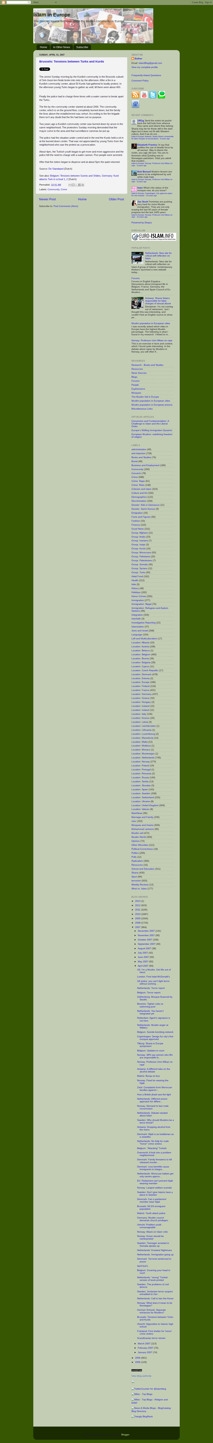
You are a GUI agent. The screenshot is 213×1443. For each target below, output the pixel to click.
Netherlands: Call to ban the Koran (155, 1298)
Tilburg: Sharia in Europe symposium (150, 1044)
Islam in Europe (51, 14)
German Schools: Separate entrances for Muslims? (151, 1311)
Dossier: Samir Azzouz (143, 509)
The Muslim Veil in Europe (145, 397)
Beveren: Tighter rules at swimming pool (150, 1005)
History (135, 588)
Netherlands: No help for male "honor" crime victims (153, 1142)
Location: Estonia (140, 678)
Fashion (135, 521)
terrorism (136, 880)
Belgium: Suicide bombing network (155, 1032)
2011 (138, 909)
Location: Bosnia (140, 658)
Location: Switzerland (142, 797)
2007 (138, 927)
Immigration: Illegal (141, 604)
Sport (134, 876)
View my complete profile (144, 67)
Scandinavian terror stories (151, 1338)
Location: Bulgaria (140, 662)
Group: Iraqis (138, 544)
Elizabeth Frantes (147, 145)
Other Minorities (139, 845)
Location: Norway (140, 761)
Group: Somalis (139, 564)
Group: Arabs (138, 537)
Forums (135, 278)
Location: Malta (139, 742)
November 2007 (146, 935)
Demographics (139, 497)
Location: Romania (141, 773)
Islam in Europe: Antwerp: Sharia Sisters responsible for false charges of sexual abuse (152, 137)
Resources (137, 369)
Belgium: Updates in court (150, 1050)
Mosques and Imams (142, 825)
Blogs (134, 377)
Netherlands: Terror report (151, 988)
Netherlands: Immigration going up (155, 1254)
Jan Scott (142, 201)
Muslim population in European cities (150, 323)
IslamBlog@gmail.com (150, 63)
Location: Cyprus (140, 666)
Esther (138, 58)
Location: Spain (139, 789)
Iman (140, 188)
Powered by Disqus (141, 222)
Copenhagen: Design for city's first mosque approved (155, 1037)
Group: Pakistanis (140, 556)
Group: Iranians (139, 540)
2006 (138, 1358)
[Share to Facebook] (79, 185)
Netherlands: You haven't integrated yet (150, 1012)
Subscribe (82, 47)
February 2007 (146, 1348)
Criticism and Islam (141, 489)
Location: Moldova (141, 745)
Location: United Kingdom (145, 805)
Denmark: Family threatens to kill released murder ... (154, 1160)
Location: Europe (140, 682)
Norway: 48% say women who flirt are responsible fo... (155, 1056)
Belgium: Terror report (148, 992)
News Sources (139, 373)
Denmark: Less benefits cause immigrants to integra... (153, 1168)
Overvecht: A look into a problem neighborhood (154, 1153)
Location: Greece (140, 698)
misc (133, 821)
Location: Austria (140, 646)
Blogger (125, 1434)
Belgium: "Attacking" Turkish (152, 1148)
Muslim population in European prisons (151, 405)
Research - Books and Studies (147, 365)
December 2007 (146, 931)
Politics (135, 853)
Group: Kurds (138, 548)
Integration (137, 615)
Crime (64, 189)
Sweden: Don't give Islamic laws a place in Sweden (155, 1193)
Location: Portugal (141, 769)
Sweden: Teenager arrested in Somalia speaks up (153, 1244)
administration (138, 449)
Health (134, 580)
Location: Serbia (140, 781)
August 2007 (145, 948)
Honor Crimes (138, 596)
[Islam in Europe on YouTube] (144, 98)
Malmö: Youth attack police (151, 1213)
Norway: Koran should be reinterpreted (150, 1237)
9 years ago (165, 139)
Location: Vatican (140, 809)
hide (133, 584)
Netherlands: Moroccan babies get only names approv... (155, 1175)
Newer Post (47, 199)
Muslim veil (137, 833)
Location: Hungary (141, 702)
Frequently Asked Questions (146, 75)
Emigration (137, 513)
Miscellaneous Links (142, 409)
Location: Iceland (140, 706)
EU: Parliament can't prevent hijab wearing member (155, 1182)
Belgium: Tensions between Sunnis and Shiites (75, 175)
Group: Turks (138, 572)
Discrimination (138, 501)
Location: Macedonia (142, 738)
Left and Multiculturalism (144, 638)
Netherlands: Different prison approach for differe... (152, 1100)
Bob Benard (144, 171)
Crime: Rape (138, 481)
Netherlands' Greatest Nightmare (154, 1250)
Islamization (137, 626)
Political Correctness (142, 849)
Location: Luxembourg (143, 734)
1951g (140, 120)
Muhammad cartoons (142, 829)
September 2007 (147, 944)
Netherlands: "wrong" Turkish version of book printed (152, 1278)
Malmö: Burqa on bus (148, 1076)
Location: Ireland (140, 710)
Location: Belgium (140, 654)
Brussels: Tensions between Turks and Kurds (71, 61)
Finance (135, 525)
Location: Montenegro (143, 753)
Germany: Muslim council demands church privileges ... (154, 1219)
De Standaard (55, 168)
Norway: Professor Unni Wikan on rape (151, 340)
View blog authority (141, 1376)
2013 (138, 901)
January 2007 (145, 1352)
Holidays (135, 592)
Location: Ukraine (140, 801)
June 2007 (144, 957)
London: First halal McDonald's (153, 976)
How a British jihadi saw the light (154, 1094)
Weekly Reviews (140, 884)
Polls (133, 857)
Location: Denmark (141, 674)
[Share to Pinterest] (82, 185)
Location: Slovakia (141, 785)
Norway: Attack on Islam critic (152, 1232)
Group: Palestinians (141, 560)
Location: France (140, 690)
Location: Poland (140, 765)
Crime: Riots (137, 485)
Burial (134, 461)
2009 (138, 918)
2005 (138, 1362)
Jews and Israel (139, 630)
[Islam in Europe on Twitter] (153, 98)
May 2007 (143, 961)
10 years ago (151, 195)
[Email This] (70, 185)
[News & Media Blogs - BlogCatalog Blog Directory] (152, 1411)
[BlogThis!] (73, 185)
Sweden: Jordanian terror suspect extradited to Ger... (155, 1292)
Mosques (136, 393)
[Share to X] (76, 185)
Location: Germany (141, 694)
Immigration (137, 600)
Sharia (134, 872)
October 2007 (145, 939)
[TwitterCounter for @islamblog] (148, 1389)
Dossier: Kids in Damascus (145, 505)
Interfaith (136, 618)
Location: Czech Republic (144, 670)
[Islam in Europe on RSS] (135, 98)
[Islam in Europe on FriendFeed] (135, 107)
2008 (138, 923)
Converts (136, 473)
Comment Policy (140, 80)
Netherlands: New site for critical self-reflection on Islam (158, 256)
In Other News (61, 47)
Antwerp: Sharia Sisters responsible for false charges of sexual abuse (158, 301)
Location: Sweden (140, 793)
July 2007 (143, 953)
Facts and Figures (141, 517)
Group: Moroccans (141, 552)
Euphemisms (138, 389)
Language (136, 634)
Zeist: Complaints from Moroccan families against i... (154, 1088)
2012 (138, 905)
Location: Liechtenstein (143, 726)
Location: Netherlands (143, 757)
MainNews (136, 813)
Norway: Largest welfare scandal (154, 1187)
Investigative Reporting (143, 622)
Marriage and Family (142, 817)
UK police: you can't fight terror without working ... (153, 982)
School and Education (142, 869)
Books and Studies (141, 457)
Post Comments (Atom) (66, 206)
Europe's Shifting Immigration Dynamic (151, 430)
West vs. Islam (139, 888)
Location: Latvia (139, 722)
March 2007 (144, 1343)
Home (43, 47)
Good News (137, 529)
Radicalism (137, 861)
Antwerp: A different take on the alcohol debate (153, 1070)
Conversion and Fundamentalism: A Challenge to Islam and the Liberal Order (150, 424)
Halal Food (137, 576)
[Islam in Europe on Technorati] (161, 98)
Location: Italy (138, 714)
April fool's (142, 1266)
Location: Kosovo (140, 718)
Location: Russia (140, 777)
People (135, 385)
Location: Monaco (140, 749)
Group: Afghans (139, 533)
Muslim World (138, 837)
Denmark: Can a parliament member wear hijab (151, 1200)
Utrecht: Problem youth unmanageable (149, 1226)
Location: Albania (140, 642)
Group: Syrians (139, 568)
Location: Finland (140, 686)
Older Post (116, 199)
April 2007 (143, 966)
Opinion (135, 841)
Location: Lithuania (141, 730)
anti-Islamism (138, 453)
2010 (138, 914)
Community (53, 189)
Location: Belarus (140, 650)
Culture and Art (139, 493)
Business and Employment (145, 465)
